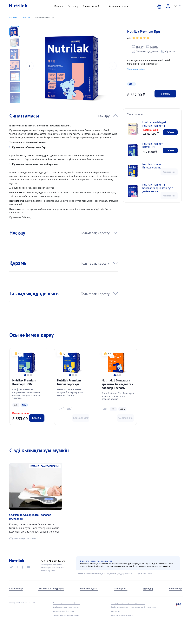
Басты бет (13, 17)
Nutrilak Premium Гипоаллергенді (152, 165)
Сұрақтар (170, 51)
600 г (24, 405)
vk (11, 567)
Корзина (157, 6)
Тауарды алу (115, 611)
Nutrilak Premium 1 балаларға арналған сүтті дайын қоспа (157, 188)
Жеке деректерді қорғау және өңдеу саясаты (128, 603)
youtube (28, 567)
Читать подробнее (136, 69)
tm (17, 567)
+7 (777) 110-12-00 (53, 560)
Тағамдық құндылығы (147, 51)
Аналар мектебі (91, 6)
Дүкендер (73, 6)
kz (175, 6)
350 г (131, 84)
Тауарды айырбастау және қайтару (66, 615)
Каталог (58, 6)
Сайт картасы (120, 588)
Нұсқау (139, 46)
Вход (166, 6)
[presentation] (30, 66)
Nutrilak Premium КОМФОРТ (152, 145)
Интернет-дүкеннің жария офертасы (66, 603)
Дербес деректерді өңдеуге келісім (66, 607)
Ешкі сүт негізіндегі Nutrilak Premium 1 (154, 123)
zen (22, 567)
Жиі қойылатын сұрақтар (51, 588)
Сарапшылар (16, 588)
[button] (14, 31)
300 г (105, 409)
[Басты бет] (18, 6)
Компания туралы (118, 6)
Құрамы (154, 46)
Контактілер (175, 588)
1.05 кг (122, 409)
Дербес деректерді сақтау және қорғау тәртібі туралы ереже (133, 607)
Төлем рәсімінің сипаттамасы (122, 615)
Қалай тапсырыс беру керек (63, 611)
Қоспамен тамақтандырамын (44, 466)
